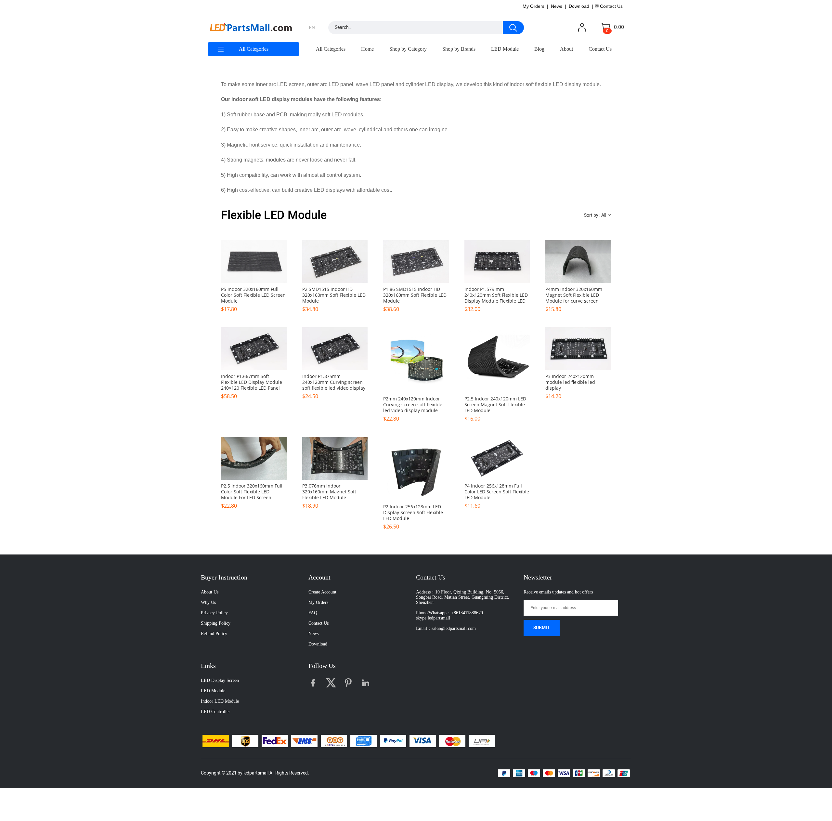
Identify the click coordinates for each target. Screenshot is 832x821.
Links (208, 665)
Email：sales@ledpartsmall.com (446, 628)
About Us (209, 592)
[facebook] (314, 684)
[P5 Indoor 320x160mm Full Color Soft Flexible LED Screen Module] (254, 261)
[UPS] (245, 741)
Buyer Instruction (224, 577)
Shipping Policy (215, 623)
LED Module (213, 690)
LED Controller (215, 711)
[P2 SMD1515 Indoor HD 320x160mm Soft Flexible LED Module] (335, 261)
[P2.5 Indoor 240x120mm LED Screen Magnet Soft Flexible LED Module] (497, 360)
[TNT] (334, 741)
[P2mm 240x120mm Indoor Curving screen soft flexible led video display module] (416, 360)
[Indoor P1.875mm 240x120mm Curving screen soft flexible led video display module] (335, 348)
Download (317, 644)
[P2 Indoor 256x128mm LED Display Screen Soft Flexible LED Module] (416, 468)
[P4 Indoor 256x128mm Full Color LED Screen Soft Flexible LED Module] (497, 458)
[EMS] (304, 741)
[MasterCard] (452, 741)
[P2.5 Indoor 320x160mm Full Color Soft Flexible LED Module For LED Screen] (254, 458)
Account (319, 577)
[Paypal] (393, 741)
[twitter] (332, 684)
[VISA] (423, 741)
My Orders (318, 602)
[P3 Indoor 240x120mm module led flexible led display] (578, 348)
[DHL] (215, 741)
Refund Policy (214, 633)
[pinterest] (350, 684)
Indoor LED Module (220, 701)
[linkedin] (367, 684)
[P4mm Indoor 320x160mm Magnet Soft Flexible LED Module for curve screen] (578, 261)
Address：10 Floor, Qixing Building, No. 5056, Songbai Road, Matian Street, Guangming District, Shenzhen (462, 597)
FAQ (312, 612)
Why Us (208, 602)
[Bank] (363, 741)
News (313, 633)
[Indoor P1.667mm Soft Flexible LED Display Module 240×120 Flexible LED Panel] (254, 348)
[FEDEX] (275, 741)
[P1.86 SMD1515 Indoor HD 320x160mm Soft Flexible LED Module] (416, 261)
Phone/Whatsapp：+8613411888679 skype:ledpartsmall (449, 615)
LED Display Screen (220, 680)
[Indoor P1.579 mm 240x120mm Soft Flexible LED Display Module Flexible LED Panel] (497, 261)
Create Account (322, 592)
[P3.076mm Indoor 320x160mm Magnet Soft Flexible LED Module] (335, 458)
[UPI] (482, 741)
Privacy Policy (214, 612)
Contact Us (318, 623)
